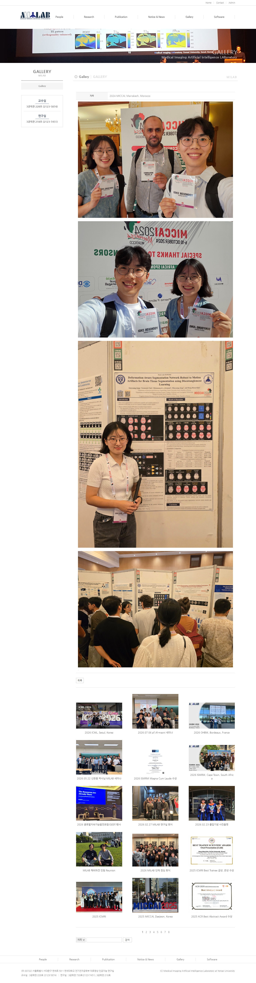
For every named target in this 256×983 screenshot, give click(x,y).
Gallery (42, 86)
